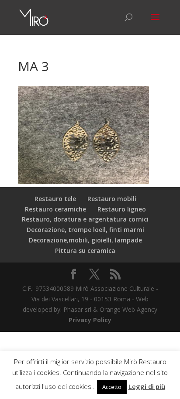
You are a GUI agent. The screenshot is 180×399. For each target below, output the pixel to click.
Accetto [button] (111, 387)
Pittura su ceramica (85, 250)
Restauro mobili (111, 198)
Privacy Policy (90, 320)
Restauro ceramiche (55, 209)
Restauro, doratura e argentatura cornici (85, 219)
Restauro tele (55, 198)
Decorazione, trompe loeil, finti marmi (85, 229)
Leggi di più (146, 386)
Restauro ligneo (121, 209)
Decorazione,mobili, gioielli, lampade (85, 240)
